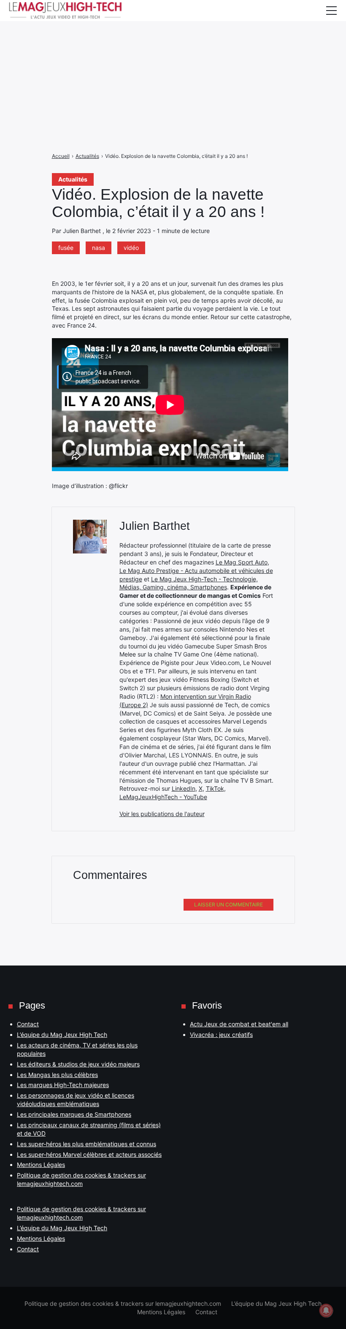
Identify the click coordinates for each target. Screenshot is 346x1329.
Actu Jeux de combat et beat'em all (239, 1024)
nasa (98, 247)
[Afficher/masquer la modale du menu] (331, 10)
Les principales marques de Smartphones (74, 1114)
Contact (28, 1024)
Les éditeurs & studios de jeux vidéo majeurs (78, 1064)
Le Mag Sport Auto (242, 562)
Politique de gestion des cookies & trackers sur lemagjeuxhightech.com (122, 1303)
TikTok (215, 788)
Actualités (72, 179)
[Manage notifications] (326, 1310)
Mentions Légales (41, 1164)
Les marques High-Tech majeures (63, 1084)
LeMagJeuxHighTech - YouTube (163, 796)
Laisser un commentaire (228, 904)
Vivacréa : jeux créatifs (221, 1034)
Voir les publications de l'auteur (162, 813)
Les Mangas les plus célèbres (57, 1074)
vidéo (131, 247)
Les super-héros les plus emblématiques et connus (86, 1143)
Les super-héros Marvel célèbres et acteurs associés (89, 1154)
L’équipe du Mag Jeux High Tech (62, 1034)
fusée (65, 247)
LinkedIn (183, 788)
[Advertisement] (173, 59)
